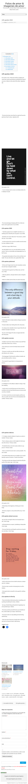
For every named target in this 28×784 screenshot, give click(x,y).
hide (12, 53)
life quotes (16, 693)
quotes (7, 693)
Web (3, 744)
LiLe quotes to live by (9, 66)
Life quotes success (9, 61)
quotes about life (12, 696)
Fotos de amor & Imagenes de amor (14, 4)
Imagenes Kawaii (10, 782)
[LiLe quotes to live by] (18, 667)
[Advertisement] (14, 38)
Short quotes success (6, 671)
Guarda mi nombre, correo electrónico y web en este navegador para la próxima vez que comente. (13, 752)
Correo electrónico (6, 738)
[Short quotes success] (7, 667)
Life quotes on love (8, 695)
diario (5, 22)
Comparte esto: (9, 67)
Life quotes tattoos (9, 62)
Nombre (4, 732)
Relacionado (9, 69)
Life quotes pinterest (9, 59)
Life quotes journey (21, 703)
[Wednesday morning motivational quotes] (7, 681)
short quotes (20, 696)
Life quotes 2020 (7, 56)
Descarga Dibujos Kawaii (10, 769)
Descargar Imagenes (23, 782)
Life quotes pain (16, 695)
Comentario (5, 715)
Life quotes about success (10, 64)
